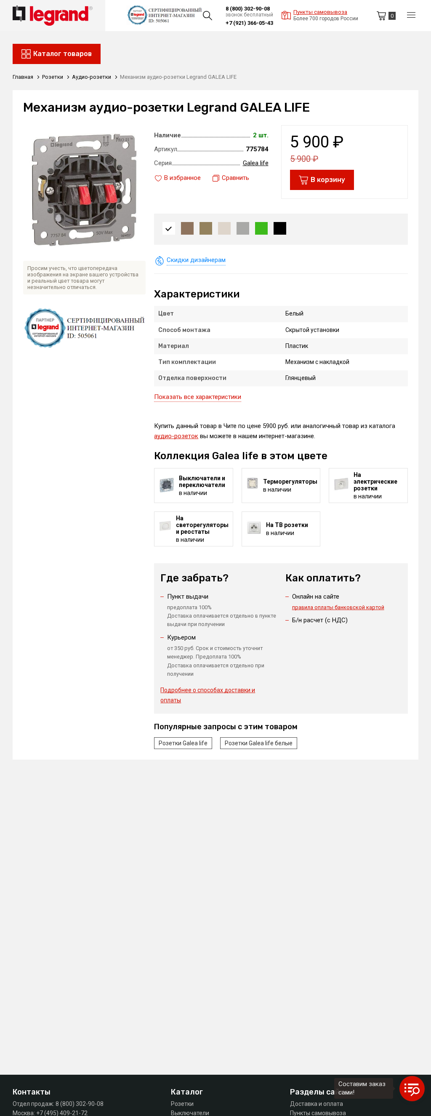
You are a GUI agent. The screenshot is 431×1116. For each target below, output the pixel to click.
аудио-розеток (176, 436)
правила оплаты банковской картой (338, 607)
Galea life (256, 163)
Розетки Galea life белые (259, 743)
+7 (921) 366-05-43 (249, 23)
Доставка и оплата (316, 1103)
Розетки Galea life (183, 743)
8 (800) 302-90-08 (248, 8)
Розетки (182, 1103)
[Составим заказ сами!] (412, 1088)
